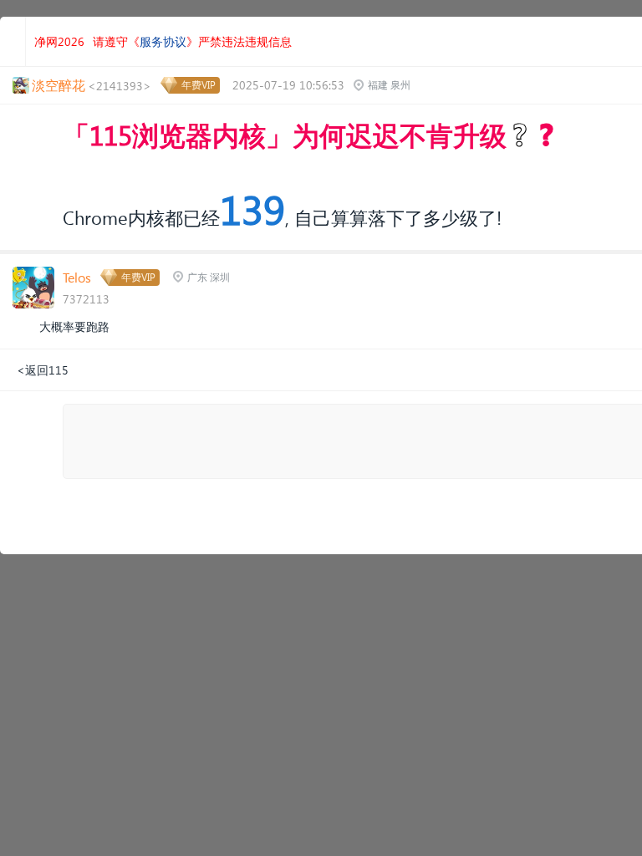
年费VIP (198, 85)
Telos (77, 277)
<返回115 (43, 370)
